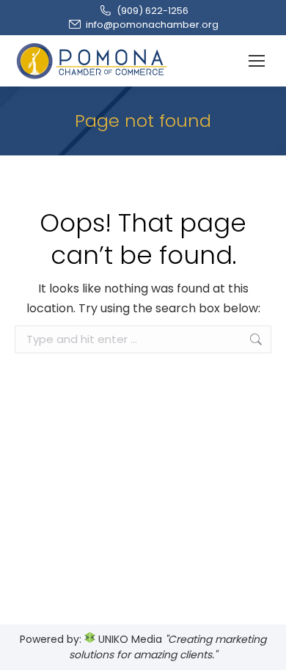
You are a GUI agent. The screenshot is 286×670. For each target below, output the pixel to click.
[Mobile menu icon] (256, 61)
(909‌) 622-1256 (152, 11)
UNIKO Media (128, 639)
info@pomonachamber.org (152, 25)
